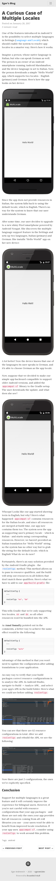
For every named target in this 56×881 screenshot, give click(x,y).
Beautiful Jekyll (33, 875)
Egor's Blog (8, 3)
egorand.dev (40, 871)
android (11, 840)
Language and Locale (28, 40)
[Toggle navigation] (50, 3)
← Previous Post (12, 848)
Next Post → (46, 848)
